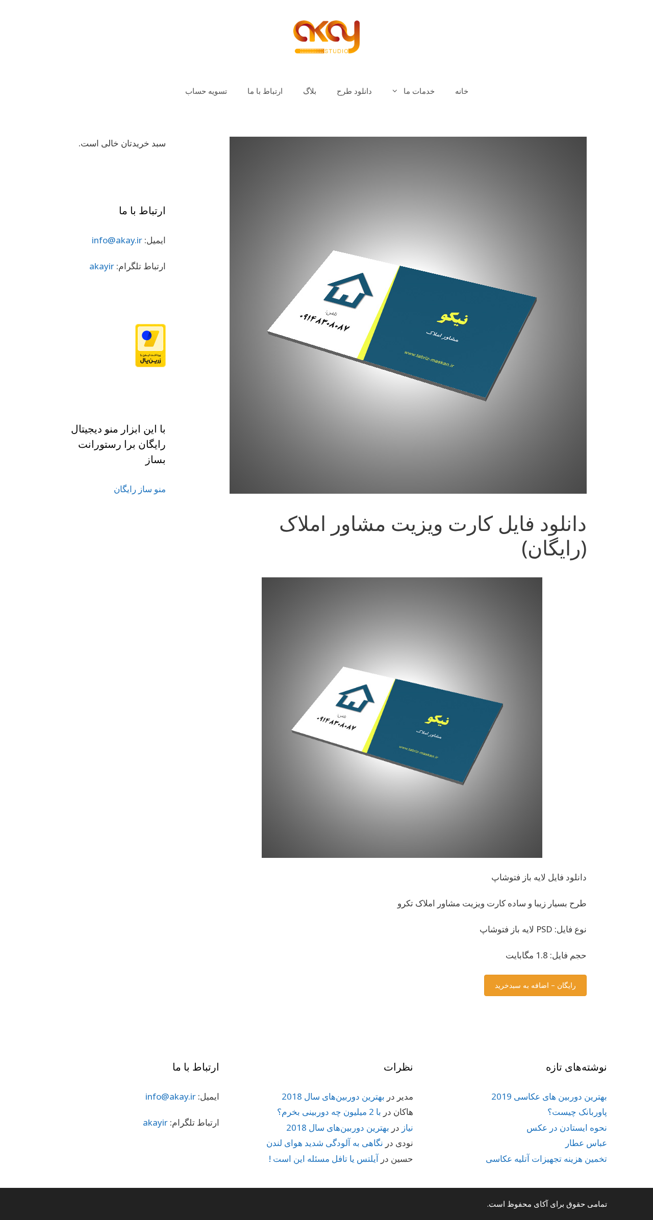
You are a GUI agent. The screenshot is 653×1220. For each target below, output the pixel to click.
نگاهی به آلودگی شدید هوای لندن (324, 1143)
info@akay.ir (117, 240)
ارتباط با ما (265, 91)
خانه (461, 91)
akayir (101, 266)
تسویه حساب (206, 91)
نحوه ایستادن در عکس (566, 1127)
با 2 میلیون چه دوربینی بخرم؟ (329, 1111)
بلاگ (309, 91)
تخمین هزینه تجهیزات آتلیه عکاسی (546, 1158)
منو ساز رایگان (140, 489)
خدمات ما (419, 91)
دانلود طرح (354, 91)
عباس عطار (586, 1143)
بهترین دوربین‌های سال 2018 (333, 1096)
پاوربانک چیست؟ (577, 1111)
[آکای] (326, 36)
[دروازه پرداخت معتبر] (150, 364)
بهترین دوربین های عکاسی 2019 (549, 1096)
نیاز (407, 1127)
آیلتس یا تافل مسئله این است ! (324, 1158)
